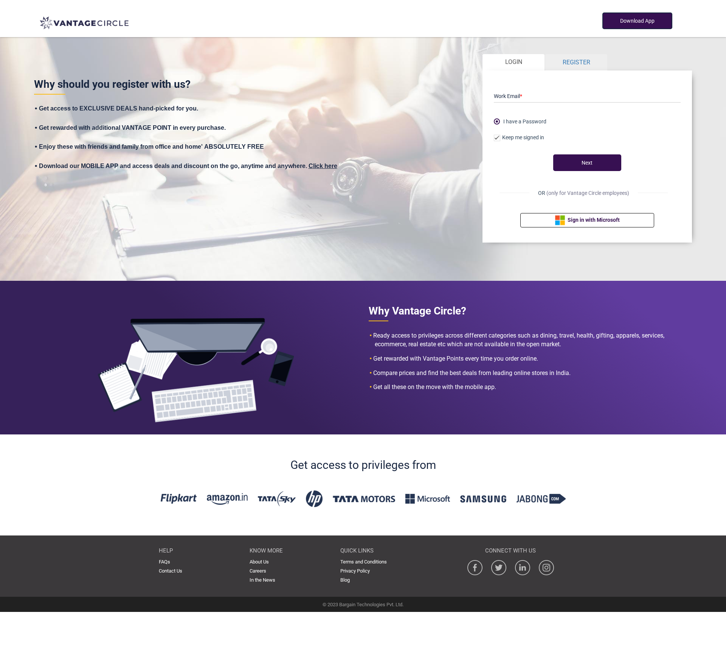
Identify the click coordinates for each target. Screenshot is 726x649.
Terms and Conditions (363, 562)
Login (513, 61)
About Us (259, 562)
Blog (345, 580)
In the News (262, 580)
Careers (258, 571)
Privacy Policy (355, 571)
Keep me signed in (523, 137)
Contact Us (170, 571)
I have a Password (524, 120)
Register (576, 62)
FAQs (164, 562)
